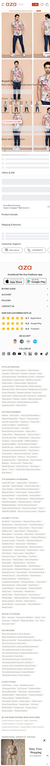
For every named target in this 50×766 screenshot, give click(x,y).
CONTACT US (8, 306)
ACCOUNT (6, 294)
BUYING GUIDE (9, 289)
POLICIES (6, 300)
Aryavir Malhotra (11, 81)
